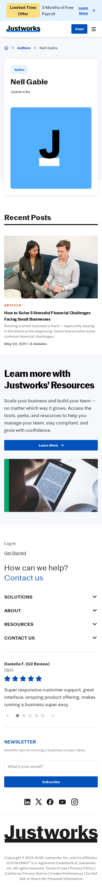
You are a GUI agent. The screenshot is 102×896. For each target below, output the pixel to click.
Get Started (15, 552)
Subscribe (51, 781)
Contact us (23, 577)
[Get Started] (79, 29)
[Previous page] (7, 715)
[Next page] (52, 715)
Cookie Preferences (66, 873)
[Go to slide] (17, 715)
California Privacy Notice (26, 873)
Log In (10, 543)
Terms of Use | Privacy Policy (70, 868)
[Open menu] (94, 29)
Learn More (48, 445)
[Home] (6, 48)
